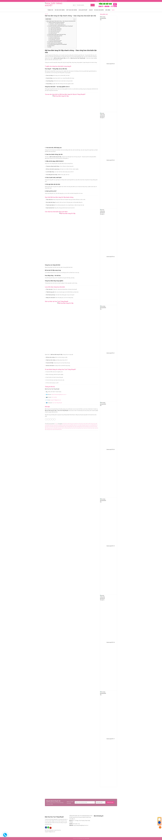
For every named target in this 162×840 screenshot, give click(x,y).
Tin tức (105, 0)
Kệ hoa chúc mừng (60, 10)
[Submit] (93, 5)
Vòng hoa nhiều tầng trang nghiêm (56, 40)
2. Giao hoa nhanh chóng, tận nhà (55, 28)
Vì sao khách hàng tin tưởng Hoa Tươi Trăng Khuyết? (57, 44)
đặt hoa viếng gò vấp (59, 425)
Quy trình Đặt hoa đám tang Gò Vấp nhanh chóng (57, 34)
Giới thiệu (97, 0)
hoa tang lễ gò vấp (80, 426)
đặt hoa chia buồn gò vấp (80, 423)
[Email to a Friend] (50, 419)
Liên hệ (101, 0)
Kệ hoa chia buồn (99, 10)
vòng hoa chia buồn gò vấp (88, 427)
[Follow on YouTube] (50, 828)
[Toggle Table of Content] (73, 19)
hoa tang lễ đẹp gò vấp (61, 426)
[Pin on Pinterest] (52, 419)
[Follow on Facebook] (46, 827)
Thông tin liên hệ (51, 45)
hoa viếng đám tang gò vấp (57, 427)
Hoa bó (91, 10)
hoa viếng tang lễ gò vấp (68, 427)
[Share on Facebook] (46, 419)
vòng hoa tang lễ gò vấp (57, 429)
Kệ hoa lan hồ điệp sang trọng (55, 38)
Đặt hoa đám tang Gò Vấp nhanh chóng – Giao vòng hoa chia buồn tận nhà (61, 21)
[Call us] (48, 827)
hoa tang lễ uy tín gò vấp (89, 426)
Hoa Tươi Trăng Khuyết (57, 402)
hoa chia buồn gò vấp (52, 426)
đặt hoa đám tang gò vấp (90, 423)
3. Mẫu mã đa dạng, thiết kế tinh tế (55, 29)
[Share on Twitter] (48, 419)
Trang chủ (50, 10)
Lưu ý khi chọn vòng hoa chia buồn (54, 41)
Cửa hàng (107, 10)
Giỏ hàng (110, 0)
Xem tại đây (54, 397)
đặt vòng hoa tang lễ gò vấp (69, 425)
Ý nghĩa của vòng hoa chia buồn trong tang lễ (56, 22)
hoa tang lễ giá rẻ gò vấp (71, 426)
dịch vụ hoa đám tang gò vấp (81, 425)
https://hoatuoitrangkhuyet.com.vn (59, 394)
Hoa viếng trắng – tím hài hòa (55, 39)
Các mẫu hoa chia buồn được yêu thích (55, 35)
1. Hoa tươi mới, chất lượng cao (55, 27)
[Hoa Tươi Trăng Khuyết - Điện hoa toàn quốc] (58, 5)
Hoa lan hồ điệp (83, 10)
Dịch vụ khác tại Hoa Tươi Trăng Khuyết (55, 43)
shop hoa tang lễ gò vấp (78, 427)
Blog (113, 10)
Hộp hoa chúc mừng (71, 10)
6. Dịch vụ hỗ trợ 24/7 (53, 33)
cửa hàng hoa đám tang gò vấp (68, 423)
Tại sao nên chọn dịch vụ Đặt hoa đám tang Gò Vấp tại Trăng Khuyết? (60, 26)
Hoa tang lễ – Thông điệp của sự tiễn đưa (57, 23)
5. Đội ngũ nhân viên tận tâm (54, 32)
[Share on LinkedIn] (55, 419)
